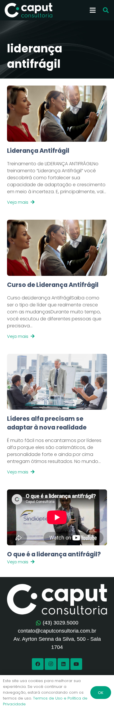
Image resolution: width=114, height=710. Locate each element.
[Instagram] (50, 664)
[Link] (57, 176)
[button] (105, 10)
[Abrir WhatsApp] (99, 695)
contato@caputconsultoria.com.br (57, 631)
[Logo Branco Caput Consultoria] (28, 10)
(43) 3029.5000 (60, 623)
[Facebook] (38, 664)
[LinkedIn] (63, 664)
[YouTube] (76, 664)
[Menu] (92, 10)
